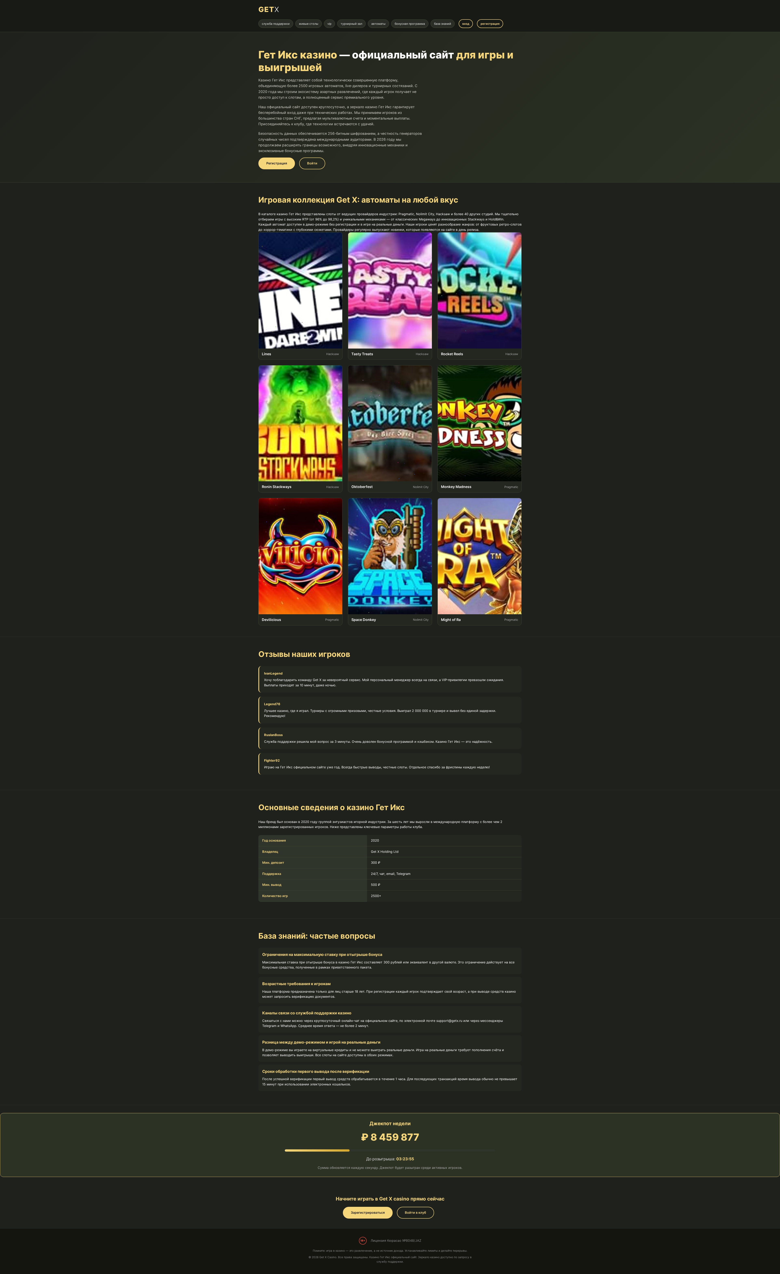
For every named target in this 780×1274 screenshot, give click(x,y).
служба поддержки (276, 23)
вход (465, 23)
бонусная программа (410, 23)
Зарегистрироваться (368, 1212)
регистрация (490, 23)
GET (268, 9)
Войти (312, 163)
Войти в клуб (415, 1212)
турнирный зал (351, 23)
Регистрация (276, 163)
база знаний (442, 23)
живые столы (308, 23)
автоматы (378, 23)
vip (329, 23)
